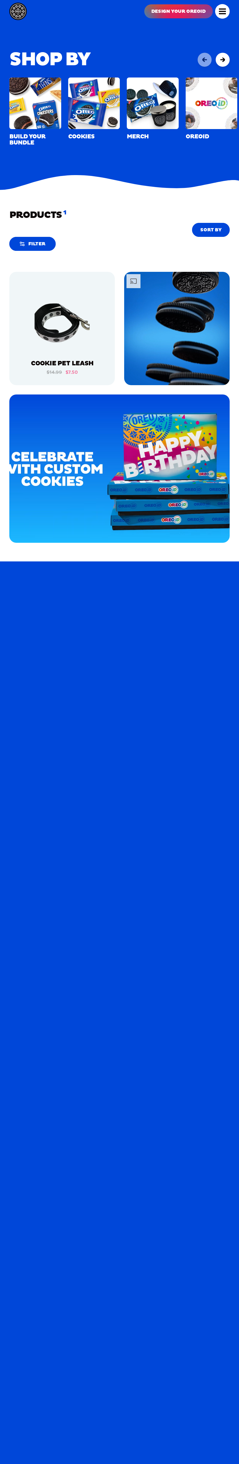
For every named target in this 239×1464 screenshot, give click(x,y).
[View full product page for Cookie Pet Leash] (62, 325)
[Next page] (223, 60)
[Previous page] (205, 60)
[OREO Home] (18, 11)
